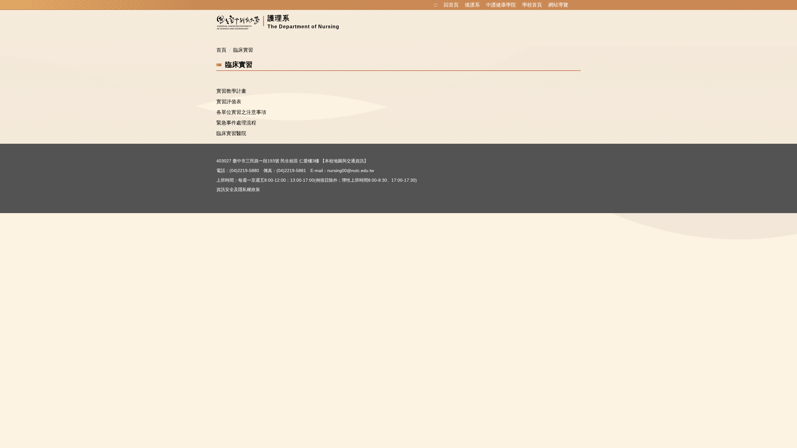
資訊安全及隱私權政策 (238, 189)
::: (435, 4)
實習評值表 (228, 101)
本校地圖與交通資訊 (344, 160)
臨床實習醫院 (231, 133)
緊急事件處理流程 (236, 122)
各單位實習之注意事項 (241, 112)
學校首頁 (532, 4)
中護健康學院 (501, 4)
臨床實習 (243, 50)
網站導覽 (558, 4)
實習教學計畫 (231, 91)
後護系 (472, 4)
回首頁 (451, 4)
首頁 (221, 50)
